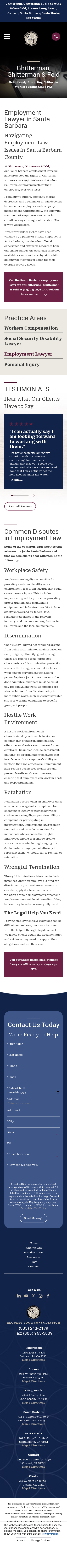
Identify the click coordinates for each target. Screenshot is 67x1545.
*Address (13, 1099)
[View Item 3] (16, 495)
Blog (33, 1261)
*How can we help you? (22, 1165)
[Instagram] (40, 1296)
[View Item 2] (14, 495)
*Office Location (18, 1154)
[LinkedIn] (19, 1296)
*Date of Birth (16, 1088)
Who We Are (33, 1247)
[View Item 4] (19, 495)
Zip (9, 1143)
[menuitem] (33, 329)
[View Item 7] (25, 495)
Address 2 (13, 1110)
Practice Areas (33, 1252)
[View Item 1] (12, 495)
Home (34, 1243)
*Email (11, 1077)
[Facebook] (48, 1296)
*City (10, 1121)
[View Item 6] (23, 495)
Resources (33, 1257)
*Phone (12, 1066)
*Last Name (15, 1055)
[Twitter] (33, 1296)
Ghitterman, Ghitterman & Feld (28, 166)
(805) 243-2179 (33, 1328)
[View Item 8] (27, 495)
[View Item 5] (21, 495)
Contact (33, 1266)
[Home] (31, 36)
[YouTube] (26, 1296)
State (10, 1132)
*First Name (15, 1044)
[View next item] (34, 495)
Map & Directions (33, 1359)
